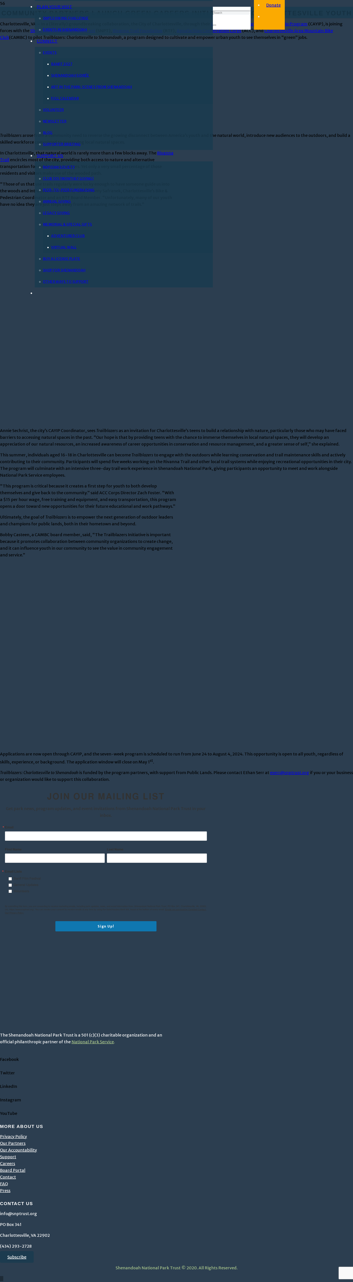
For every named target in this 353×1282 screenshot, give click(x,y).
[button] (1, 1278)
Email (9, 827)
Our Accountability (18, 1150)
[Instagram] (1, 1093)
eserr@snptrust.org (289, 772)
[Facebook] (1, 1052)
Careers (7, 1163)
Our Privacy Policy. (14, 912)
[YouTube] (1, 1106)
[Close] (214, 25)
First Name (13, 849)
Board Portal (12, 1170)
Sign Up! (106, 926)
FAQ (4, 1183)
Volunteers (21, 891)
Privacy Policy (13, 1136)
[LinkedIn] (1, 1079)
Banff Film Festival (27, 878)
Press (5, 1190)
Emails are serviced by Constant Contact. (185, 909)
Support (8, 1156)
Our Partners (13, 1143)
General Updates (26, 884)
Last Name (115, 849)
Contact (8, 1177)
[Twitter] (1, 1066)
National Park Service (92, 1041)
